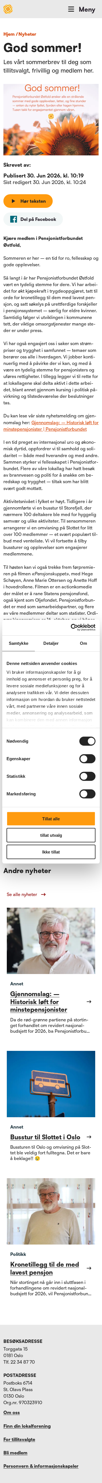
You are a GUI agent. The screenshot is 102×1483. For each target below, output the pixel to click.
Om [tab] (83, 643)
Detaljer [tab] (51, 643)
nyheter (27, 34)
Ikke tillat (51, 851)
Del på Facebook (38, 219)
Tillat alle (51, 818)
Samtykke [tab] (18, 643)
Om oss (11, 1412)
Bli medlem (15, 1452)
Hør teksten (33, 201)
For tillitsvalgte (19, 1439)
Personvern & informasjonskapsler (40, 1466)
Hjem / (10, 34)
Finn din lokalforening (27, 1426)
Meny (87, 9)
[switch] (87, 758)
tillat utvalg (51, 835)
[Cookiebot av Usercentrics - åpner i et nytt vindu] (71, 627)
